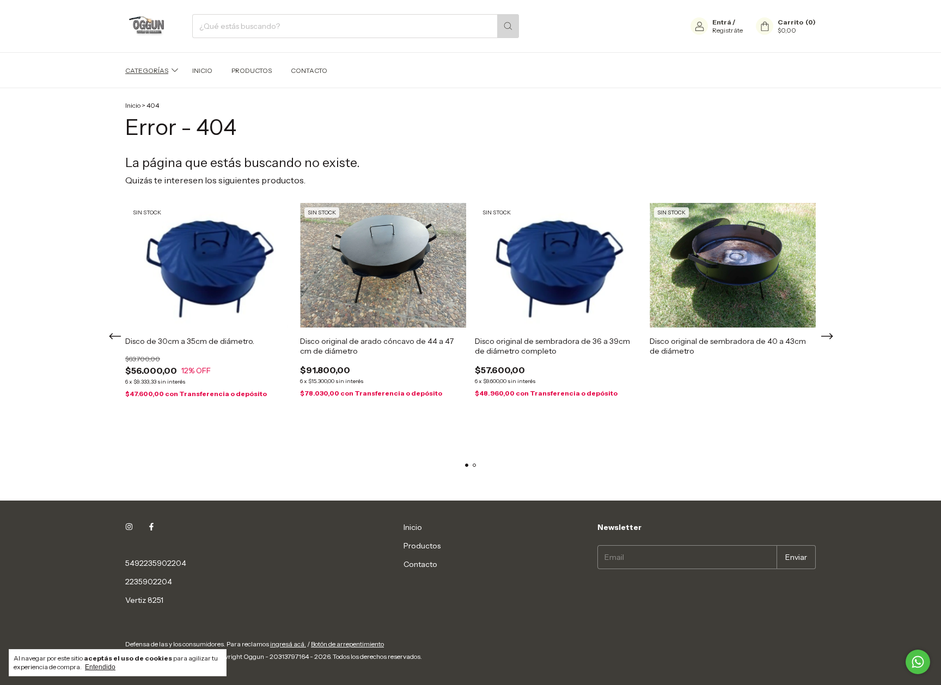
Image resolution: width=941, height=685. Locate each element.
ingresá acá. (288, 644)
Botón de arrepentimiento (347, 644)
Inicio (202, 70)
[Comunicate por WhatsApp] (918, 662)
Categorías (146, 70)
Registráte (727, 30)
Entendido (100, 667)
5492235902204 (155, 563)
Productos (251, 70)
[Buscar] (508, 26)
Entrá (721, 22)
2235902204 (148, 582)
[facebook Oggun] (151, 527)
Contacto (309, 70)
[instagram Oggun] (129, 527)
